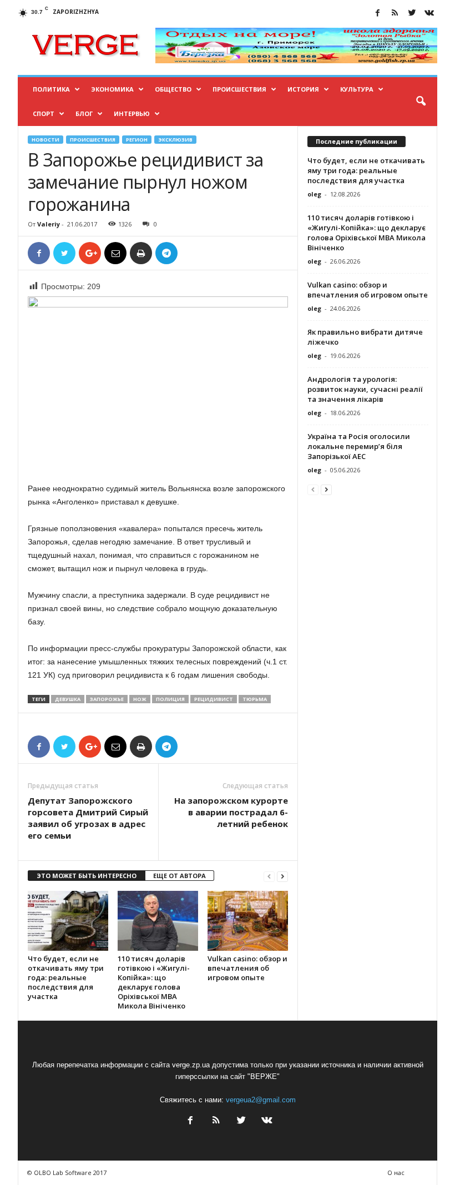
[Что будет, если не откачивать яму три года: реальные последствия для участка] (68, 921)
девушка (67, 699)
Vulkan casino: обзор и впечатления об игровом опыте (247, 968)
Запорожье (107, 699)
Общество (173, 89)
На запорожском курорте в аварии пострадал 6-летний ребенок (231, 812)
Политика (51, 89)
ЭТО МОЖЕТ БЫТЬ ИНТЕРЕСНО (86, 875)
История (303, 89)
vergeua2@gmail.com (261, 1100)
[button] (420, 101)
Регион (137, 139)
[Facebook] (377, 14)
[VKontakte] (429, 14)
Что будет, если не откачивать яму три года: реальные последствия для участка (66, 977)
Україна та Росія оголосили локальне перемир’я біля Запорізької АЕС (358, 446)
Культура (356, 89)
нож (139, 699)
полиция (170, 699)
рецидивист (213, 699)
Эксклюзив (175, 139)
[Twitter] (411, 14)
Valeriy (48, 224)
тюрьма (254, 699)
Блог (84, 113)
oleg (314, 194)
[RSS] (394, 14)
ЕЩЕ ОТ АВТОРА (179, 875)
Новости (45, 139)
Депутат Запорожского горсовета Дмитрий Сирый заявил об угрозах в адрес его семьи (88, 818)
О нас (396, 1172)
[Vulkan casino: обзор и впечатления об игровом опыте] (248, 921)
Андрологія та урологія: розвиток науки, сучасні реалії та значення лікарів (365, 389)
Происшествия (239, 89)
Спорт (43, 113)
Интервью (132, 113)
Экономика (112, 89)
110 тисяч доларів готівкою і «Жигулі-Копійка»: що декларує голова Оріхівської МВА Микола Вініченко (154, 982)
